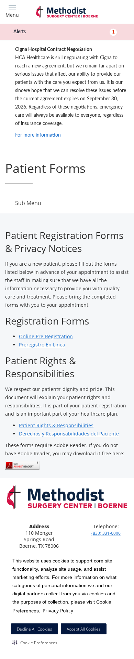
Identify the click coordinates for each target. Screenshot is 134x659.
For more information (38, 135)
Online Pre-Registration (46, 336)
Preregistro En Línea (42, 344)
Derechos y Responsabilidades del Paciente (69, 433)
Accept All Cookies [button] (84, 629)
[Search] (113, 11)
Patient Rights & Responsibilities (56, 425)
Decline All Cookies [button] (34, 629)
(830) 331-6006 (106, 533)
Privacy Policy (58, 610)
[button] (35, 642)
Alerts (64, 31)
